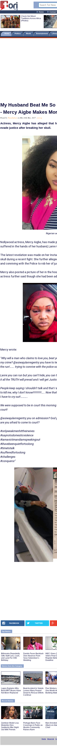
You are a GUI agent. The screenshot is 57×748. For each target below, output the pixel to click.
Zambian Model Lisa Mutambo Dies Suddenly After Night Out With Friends (10, 726)
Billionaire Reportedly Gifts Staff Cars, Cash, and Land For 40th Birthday (10, 656)
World (29, 33)
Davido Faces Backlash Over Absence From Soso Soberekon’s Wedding (33, 656)
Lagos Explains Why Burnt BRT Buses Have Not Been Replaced (11, 690)
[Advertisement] (28, 68)
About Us (50, 739)
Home (41, 12)
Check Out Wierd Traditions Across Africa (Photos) (31, 18)
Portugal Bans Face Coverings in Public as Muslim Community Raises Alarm (33, 726)
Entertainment (42, 33)
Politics (18, 33)
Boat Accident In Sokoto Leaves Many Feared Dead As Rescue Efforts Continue (33, 691)
